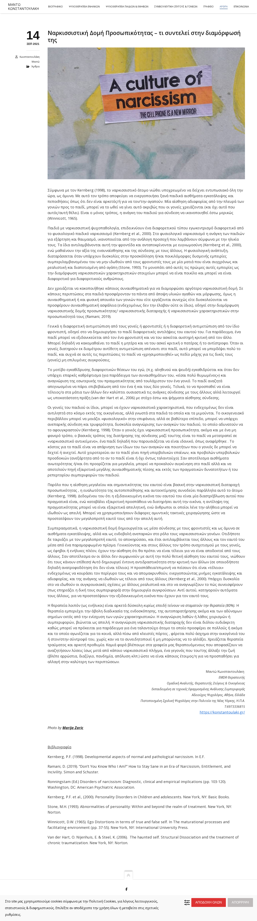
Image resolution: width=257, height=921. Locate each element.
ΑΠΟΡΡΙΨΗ (240, 902)
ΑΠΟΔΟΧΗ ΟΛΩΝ (208, 902)
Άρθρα (36, 66)
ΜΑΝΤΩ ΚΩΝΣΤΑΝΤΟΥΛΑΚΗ (23, 6)
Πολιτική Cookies (102, 901)
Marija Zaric (72, 727)
